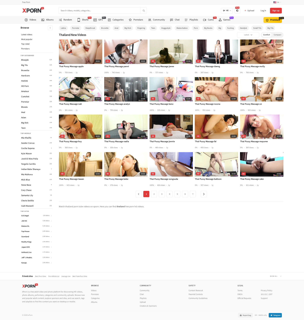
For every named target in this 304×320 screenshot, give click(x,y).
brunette (104, 28)
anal (116, 28)
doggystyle (165, 28)
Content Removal (196, 290)
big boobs (208, 28)
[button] (282, 28)
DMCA (240, 294)
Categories (95, 298)
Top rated (25, 44)
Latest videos (26, 34)
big (219, 28)
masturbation (182, 28)
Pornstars (25, 48)
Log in (263, 10)
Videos (93, 290)
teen (153, 28)
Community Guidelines (198, 298)
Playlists (143, 298)
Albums (94, 302)
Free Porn (26, 2)
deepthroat (90, 28)
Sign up (275, 10)
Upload (143, 302)
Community (144, 290)
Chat (142, 294)
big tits (270, 28)
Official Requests (244, 298)
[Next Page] (204, 194)
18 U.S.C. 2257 (266, 294)
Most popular (26, 39)
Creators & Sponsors (148, 305)
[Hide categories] (50, 28)
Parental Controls (196, 294)
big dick (127, 28)
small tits (257, 28)
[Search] (143, 10)
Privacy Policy (266, 290)
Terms (240, 290)
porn (196, 28)
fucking (230, 28)
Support (264, 298)
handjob (243, 28)
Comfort (266, 34)
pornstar (75, 28)
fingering (141, 28)
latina (63, 28)
